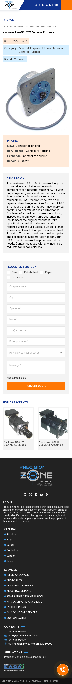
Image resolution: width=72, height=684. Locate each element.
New (14, 272)
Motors (46, 48)
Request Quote (36, 386)
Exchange (17, 277)
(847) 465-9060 (49, 5)
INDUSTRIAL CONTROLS (20, 585)
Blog (9, 539)
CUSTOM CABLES (16, 617)
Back (10, 19)
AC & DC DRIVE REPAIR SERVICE (24, 601)
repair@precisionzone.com (23, 635)
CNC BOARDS (14, 580)
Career (10, 544)
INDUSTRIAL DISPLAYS (19, 590)
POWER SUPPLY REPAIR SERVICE (25, 596)
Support (11, 555)
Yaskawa (19, 59)
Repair (48, 272)
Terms (10, 561)
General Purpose (30, 48)
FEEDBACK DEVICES (18, 574)
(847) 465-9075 (17, 639)
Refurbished (31, 272)
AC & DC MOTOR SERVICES (22, 612)
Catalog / (8, 26)
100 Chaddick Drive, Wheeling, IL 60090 (30, 643)
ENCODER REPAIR (16, 607)
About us (11, 534)
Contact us (12, 550)
